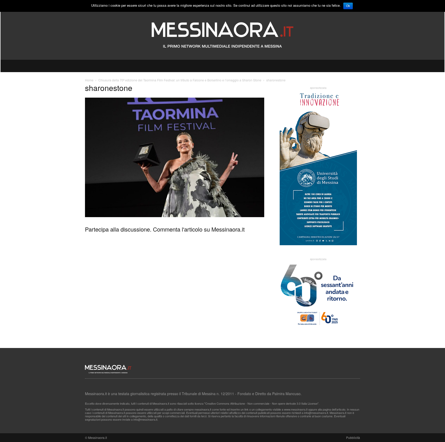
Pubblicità (353, 437)
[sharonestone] (174, 215)
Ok (348, 6)
